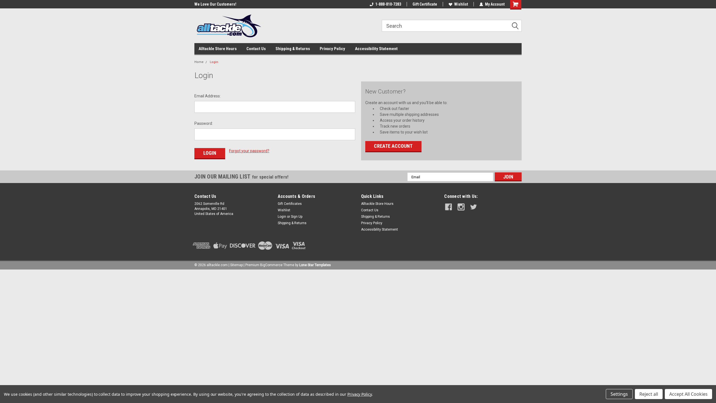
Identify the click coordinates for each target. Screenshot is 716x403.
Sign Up (296, 217)
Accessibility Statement (376, 48)
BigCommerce (271, 265)
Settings (619, 394)
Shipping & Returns (292, 48)
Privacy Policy (332, 48)
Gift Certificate (425, 4)
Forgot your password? (249, 151)
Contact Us (256, 48)
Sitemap (236, 265)
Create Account (393, 146)
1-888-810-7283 (388, 4)
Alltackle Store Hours (218, 48)
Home (199, 62)
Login (214, 62)
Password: (203, 123)
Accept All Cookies (688, 394)
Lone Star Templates (315, 265)
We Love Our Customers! (215, 4)
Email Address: (207, 96)
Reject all (648, 394)
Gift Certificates (290, 204)
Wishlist (461, 4)
